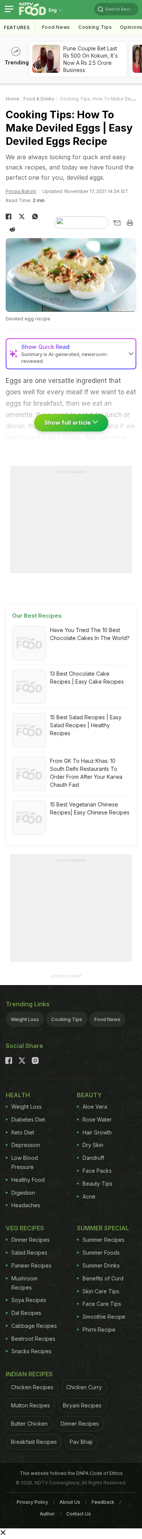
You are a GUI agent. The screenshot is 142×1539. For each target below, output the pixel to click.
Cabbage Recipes (34, 1326)
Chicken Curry (84, 1387)
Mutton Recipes (30, 1405)
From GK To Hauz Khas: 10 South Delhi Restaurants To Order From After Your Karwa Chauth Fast (86, 773)
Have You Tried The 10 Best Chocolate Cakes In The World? (90, 634)
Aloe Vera (95, 1106)
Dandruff (93, 1158)
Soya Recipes (28, 1300)
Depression (25, 1145)
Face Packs (97, 1170)
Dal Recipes (26, 1313)
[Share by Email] (116, 222)
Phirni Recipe (99, 1329)
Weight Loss (25, 1019)
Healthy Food (28, 1180)
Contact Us (78, 1514)
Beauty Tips (97, 1183)
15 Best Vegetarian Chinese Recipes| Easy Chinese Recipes (90, 808)
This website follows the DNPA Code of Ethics (71, 1473)
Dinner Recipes (30, 1239)
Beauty (89, 1095)
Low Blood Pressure (24, 1162)
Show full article (68, 422)
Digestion (23, 1192)
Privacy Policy (32, 1502)
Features (17, 27)
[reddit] (12, 229)
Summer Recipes (104, 1239)
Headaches (25, 1205)
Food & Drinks (39, 99)
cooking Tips (95, 27)
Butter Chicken (29, 1423)
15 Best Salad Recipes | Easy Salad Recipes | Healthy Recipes (86, 725)
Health (18, 1095)
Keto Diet (22, 1132)
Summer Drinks (101, 1265)
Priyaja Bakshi (21, 191)
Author (47, 1514)
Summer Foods (101, 1252)
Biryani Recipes (82, 1405)
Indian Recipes (29, 1374)
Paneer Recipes (31, 1265)
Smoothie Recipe (104, 1316)
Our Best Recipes (37, 615)
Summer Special (103, 1228)
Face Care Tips (102, 1304)
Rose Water (97, 1119)
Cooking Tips (66, 1019)
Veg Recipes (25, 1228)
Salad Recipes (29, 1252)
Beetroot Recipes (33, 1338)
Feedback (103, 1502)
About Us (69, 1502)
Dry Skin (93, 1145)
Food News (56, 27)
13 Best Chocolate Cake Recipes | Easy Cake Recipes (87, 677)
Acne (89, 1196)
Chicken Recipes (32, 1387)
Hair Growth (97, 1132)
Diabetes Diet (28, 1119)
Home (12, 99)
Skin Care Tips (101, 1291)
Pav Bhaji (81, 1442)
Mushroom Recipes (24, 1283)
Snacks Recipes (31, 1351)
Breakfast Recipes (34, 1442)
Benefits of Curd (103, 1278)
